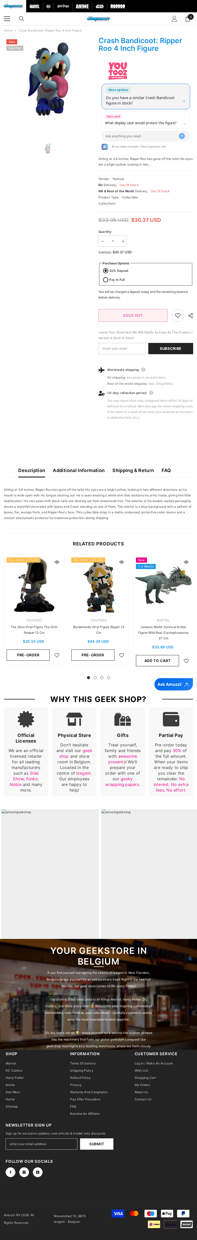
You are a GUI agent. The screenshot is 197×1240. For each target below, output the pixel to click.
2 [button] (95, 677)
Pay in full (117, 280)
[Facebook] (10, 1172)
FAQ (166, 470)
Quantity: (105, 232)
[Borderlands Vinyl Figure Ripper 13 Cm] (99, 585)
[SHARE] (188, 316)
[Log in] (174, 19)
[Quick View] (57, 562)
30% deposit (119, 271)
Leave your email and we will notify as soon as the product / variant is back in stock (145, 335)
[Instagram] (24, 1172)
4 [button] (108, 677)
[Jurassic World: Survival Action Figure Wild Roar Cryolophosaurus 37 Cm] (163, 585)
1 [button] (88, 677)
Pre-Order (28, 655)
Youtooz (118, 179)
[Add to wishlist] (177, 315)
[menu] (7, 19)
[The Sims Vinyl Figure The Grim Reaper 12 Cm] (34, 585)
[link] (26, 751)
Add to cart (157, 660)
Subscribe (171, 348)
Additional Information (79, 470)
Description (31, 470)
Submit (96, 1144)
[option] (47, 80)
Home (8, 30)
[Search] (21, 19)
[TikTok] (38, 1172)
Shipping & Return (133, 470)
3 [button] (101, 677)
